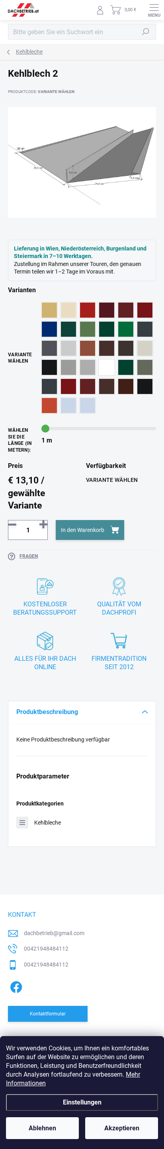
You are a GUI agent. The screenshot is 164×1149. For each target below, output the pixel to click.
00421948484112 (46, 948)
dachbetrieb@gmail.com (54, 933)
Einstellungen (82, 1102)
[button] (43, 524)
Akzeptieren (121, 1128)
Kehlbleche (47, 822)
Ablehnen (42, 1128)
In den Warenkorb (82, 530)
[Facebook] (15, 986)
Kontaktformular (48, 1014)
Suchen (146, 32)
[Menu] (154, 10)
